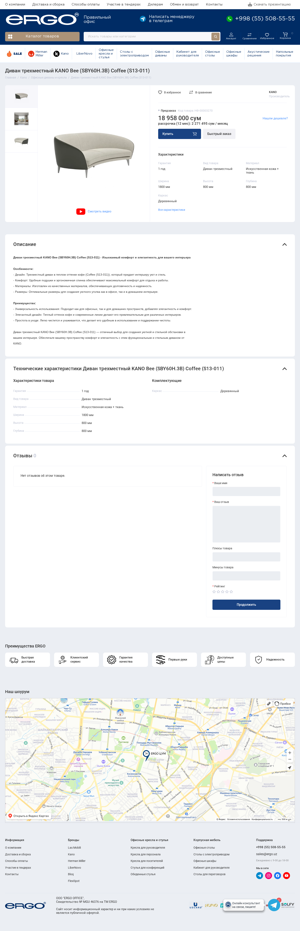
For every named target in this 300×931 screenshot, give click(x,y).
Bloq (71, 874)
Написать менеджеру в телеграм (171, 19)
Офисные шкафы (233, 53)
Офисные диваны (162, 53)
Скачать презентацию (272, 4)
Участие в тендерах (124, 4)
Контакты (214, 4)
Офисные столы (212, 53)
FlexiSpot (74, 881)
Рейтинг (219, 586)
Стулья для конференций (147, 867)
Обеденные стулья (143, 874)
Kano (65, 53)
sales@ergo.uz (266, 854)
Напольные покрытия (284, 53)
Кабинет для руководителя (187, 53)
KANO (273, 92)
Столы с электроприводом (134, 53)
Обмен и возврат (184, 4)
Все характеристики (171, 209)
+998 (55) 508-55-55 (271, 847)
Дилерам (155, 4)
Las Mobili (74, 847)
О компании (15, 4)
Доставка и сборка (48, 4)
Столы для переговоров (209, 874)
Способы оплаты (86, 4)
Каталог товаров (42, 36)
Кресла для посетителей (147, 861)
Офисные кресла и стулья (106, 53)
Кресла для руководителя (148, 847)
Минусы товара (222, 567)
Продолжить (246, 605)
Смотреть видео (99, 211)
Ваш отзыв (221, 502)
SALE (17, 53)
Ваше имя (220, 483)
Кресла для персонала (146, 854)
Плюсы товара (222, 548)
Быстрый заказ (219, 134)
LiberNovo (84, 53)
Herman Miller (41, 53)
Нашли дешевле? (275, 118)
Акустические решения (259, 53)
